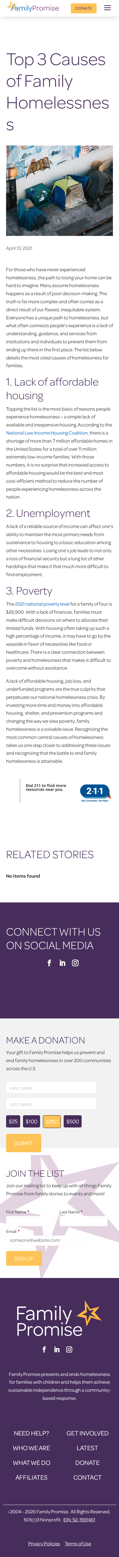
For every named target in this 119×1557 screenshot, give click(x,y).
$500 (72, 1121)
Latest (87, 1447)
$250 (52, 1121)
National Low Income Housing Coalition (47, 432)
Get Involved (87, 1433)
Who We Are (31, 1447)
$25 (13, 1121)
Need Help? (31, 1433)
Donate (83, 8)
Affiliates (31, 1477)
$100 (31, 1121)
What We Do (31, 1462)
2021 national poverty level (42, 603)
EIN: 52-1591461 (79, 1519)
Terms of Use (78, 1543)
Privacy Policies (44, 1543)
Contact (87, 1477)
